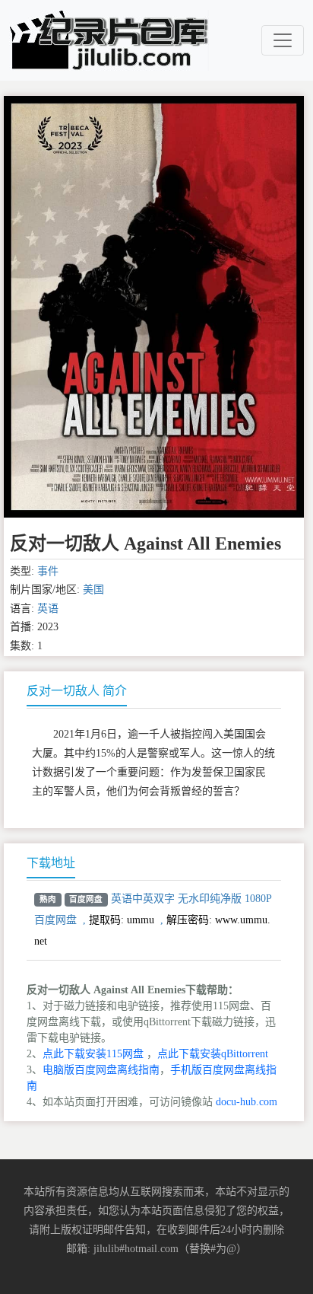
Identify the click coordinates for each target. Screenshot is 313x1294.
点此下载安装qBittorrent (212, 1054)
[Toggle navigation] (282, 40)
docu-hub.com (246, 1102)
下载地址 (51, 862)
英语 (47, 608)
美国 (93, 589)
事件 (47, 571)
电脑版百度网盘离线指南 (101, 1070)
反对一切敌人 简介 (77, 690)
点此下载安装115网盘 (93, 1054)
